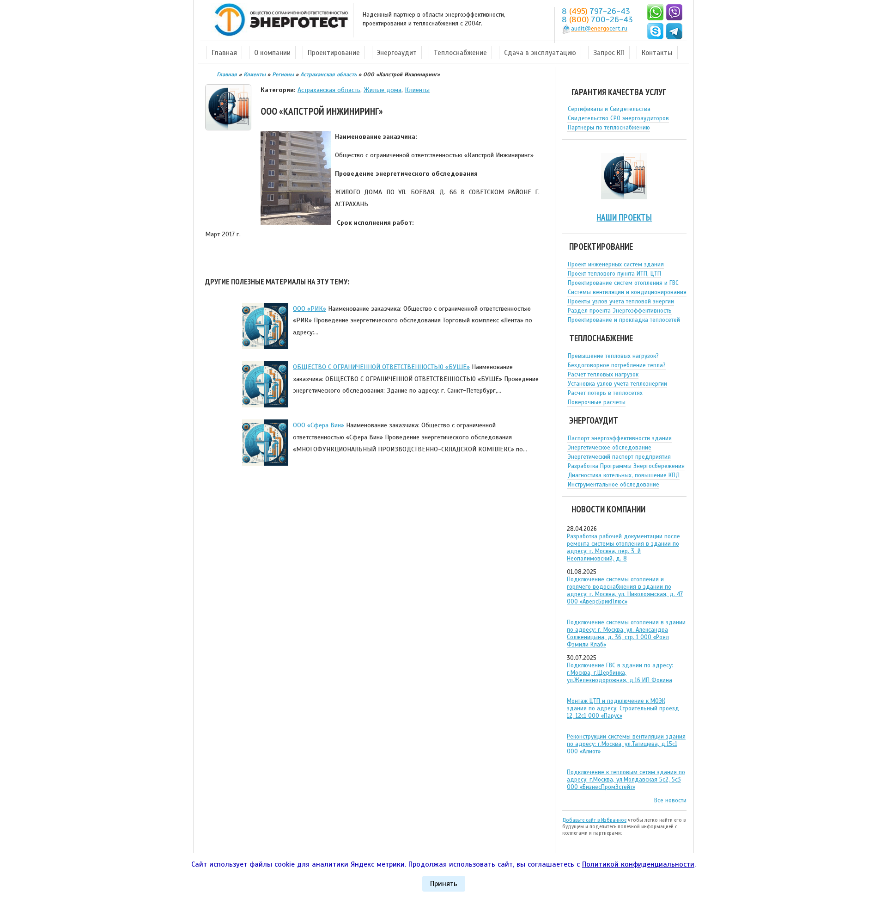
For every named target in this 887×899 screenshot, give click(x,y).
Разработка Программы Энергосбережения (626, 466)
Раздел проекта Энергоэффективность (620, 310)
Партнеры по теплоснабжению (609, 127)
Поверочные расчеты (597, 402)
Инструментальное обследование (613, 484)
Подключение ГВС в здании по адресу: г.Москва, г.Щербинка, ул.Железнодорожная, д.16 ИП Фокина (620, 673)
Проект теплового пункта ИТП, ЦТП (614, 273)
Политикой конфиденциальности (638, 864)
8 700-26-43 (597, 19)
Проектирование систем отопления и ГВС (623, 283)
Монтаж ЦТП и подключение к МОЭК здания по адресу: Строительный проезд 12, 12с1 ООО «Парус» (623, 708)
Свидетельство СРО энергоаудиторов (618, 118)
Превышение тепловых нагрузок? (613, 356)
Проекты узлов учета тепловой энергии (621, 301)
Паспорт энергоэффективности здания (620, 438)
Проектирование (334, 53)
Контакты (657, 53)
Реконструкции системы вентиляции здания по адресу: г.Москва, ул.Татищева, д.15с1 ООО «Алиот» (626, 744)
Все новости (670, 800)
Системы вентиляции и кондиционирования (627, 292)
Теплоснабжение (460, 53)
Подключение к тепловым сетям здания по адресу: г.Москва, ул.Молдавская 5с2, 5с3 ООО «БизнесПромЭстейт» (626, 780)
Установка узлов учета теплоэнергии (617, 384)
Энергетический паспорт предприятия (619, 457)
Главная (224, 53)
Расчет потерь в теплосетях (605, 393)
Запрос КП (609, 53)
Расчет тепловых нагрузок (603, 374)
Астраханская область (329, 90)
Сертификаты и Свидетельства (609, 109)
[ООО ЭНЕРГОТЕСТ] (278, 20)
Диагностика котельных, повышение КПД (624, 475)
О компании (272, 53)
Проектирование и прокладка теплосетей (624, 320)
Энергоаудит (397, 53)
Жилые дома (382, 90)
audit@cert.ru (599, 28)
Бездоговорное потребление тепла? (617, 365)
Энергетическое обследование (609, 447)
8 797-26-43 (596, 11)
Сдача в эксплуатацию (540, 53)
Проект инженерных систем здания (616, 264)
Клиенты (417, 90)
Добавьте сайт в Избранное (594, 820)
